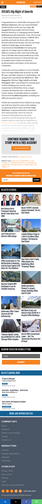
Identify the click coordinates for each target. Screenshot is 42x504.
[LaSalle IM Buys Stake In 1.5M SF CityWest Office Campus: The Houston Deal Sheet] (31, 231)
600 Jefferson (23, 131)
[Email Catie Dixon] (21, 17)
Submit (36, 180)
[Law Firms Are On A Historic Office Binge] (11, 231)
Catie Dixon (12, 157)
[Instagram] (16, 491)
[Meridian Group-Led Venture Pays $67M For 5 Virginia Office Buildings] (31, 307)
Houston (33, 6)
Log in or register (21, 148)
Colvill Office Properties (17, 163)
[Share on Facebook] (26, 501)
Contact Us (6, 440)
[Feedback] (20, 491)
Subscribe (37, 2)
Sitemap (5, 478)
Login (4, 481)
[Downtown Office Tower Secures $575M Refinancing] (11, 307)
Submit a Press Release (11, 433)
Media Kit (5, 429)
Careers (5, 436)
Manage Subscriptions (11, 454)
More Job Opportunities (21, 413)
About (4, 426)
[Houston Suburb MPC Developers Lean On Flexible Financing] (11, 283)
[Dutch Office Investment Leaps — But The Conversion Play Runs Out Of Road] (31, 331)
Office (39, 6)
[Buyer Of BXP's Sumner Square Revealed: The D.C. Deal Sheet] (31, 206)
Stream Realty (28, 165)
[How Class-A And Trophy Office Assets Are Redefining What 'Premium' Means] (31, 257)
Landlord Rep (6, 165)
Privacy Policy (7, 471)
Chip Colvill (15, 161)
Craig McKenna (31, 163)
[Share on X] (16, 501)
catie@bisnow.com (25, 157)
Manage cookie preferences (13, 485)
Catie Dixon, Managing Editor (11, 17)
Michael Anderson (17, 165)
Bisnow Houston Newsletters (16, 349)
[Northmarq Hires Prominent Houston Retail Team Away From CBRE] (11, 206)
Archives (5, 450)
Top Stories (6, 461)
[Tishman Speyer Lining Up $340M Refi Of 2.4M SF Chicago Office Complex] (11, 331)
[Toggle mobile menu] (3, 2)
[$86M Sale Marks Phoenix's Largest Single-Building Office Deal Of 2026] (31, 283)
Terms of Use (7, 474)
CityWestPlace (25, 161)
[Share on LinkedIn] (5, 501)
